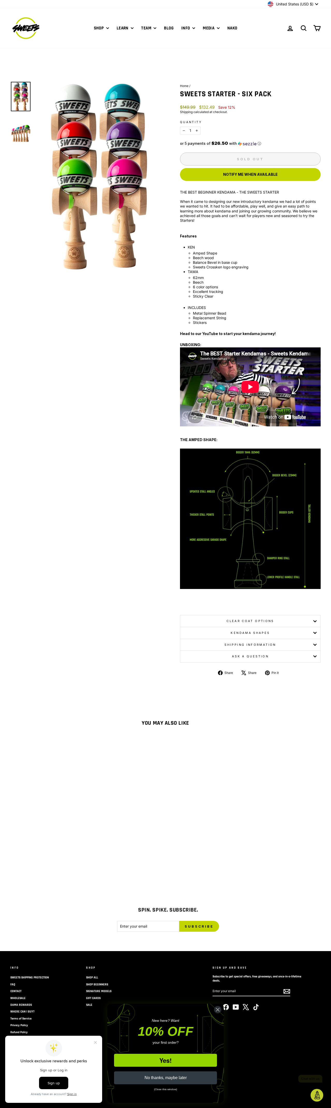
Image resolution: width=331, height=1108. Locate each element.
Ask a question (250, 656)
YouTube (210, 333)
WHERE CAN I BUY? (22, 1012)
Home (184, 86)
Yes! (165, 1060)
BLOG (169, 28)
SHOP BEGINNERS (97, 984)
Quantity (191, 122)
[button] (250, 143)
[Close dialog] (218, 1010)
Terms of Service (21, 1019)
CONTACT (15, 991)
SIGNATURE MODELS (98, 991)
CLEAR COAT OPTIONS (250, 621)
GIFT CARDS (93, 998)
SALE (89, 1005)
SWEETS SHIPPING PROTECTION (29, 977)
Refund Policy (19, 1032)
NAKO (232, 28)
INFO (186, 28)
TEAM (146, 28)
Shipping (186, 112)
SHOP (99, 28)
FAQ (12, 984)
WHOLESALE (18, 998)
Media (209, 28)
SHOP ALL (92, 977)
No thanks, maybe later (166, 1077)
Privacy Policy (19, 1025)
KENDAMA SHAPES (250, 633)
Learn (123, 28)
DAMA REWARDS (21, 1005)
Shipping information (250, 645)
